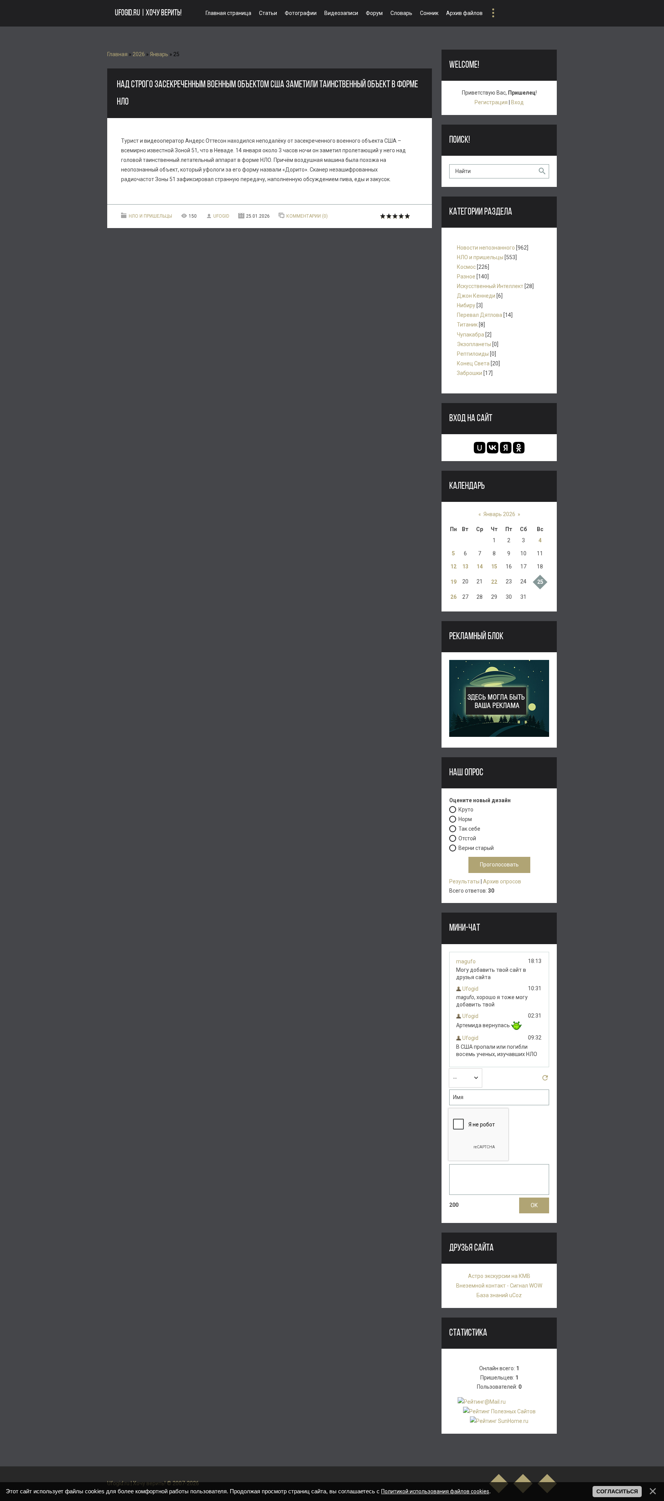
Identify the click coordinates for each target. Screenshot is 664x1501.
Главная (117, 54)
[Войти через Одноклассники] (519, 447)
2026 (139, 54)
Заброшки (469, 373)
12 (453, 566)
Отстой (467, 838)
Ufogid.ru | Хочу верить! (148, 13)
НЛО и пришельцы (150, 216)
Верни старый (476, 848)
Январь (159, 54)
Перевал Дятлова (479, 315)
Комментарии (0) (307, 216)
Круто (465, 809)
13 (465, 566)
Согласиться (617, 1491)
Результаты (464, 881)
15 (494, 566)
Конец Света (473, 363)
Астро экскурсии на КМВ (499, 1276)
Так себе (469, 829)
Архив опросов (502, 881)
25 (540, 582)
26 (453, 597)
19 (453, 582)
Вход (517, 102)
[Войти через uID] (479, 447)
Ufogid (221, 216)
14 (479, 566)
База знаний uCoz (499, 1295)
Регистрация (491, 102)
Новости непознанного (486, 248)
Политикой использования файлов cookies (435, 1491)
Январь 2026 (499, 514)
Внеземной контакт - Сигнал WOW (499, 1286)
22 (494, 582)
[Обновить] (545, 1080)
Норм (465, 819)
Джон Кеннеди (476, 296)
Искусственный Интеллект (490, 286)
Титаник (467, 325)
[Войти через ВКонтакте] (492, 447)
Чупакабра (470, 335)
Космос (466, 267)
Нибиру (466, 305)
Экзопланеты (474, 344)
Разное (466, 276)
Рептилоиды (473, 354)
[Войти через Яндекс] (505, 447)
